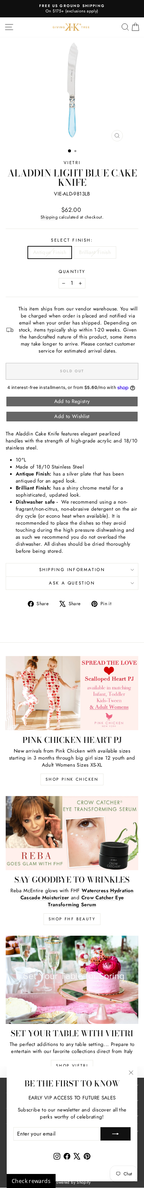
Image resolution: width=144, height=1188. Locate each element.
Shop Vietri (72, 1066)
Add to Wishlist (72, 416)
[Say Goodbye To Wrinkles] (72, 833)
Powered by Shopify (72, 1182)
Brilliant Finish (95, 252)
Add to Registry (72, 401)
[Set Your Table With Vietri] (72, 980)
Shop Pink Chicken (72, 779)
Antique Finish (49, 252)
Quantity (72, 272)
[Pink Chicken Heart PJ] (72, 693)
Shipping (49, 217)
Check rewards (31, 1181)
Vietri (72, 162)
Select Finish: (72, 240)
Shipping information (72, 569)
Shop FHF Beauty (72, 919)
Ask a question (72, 583)
